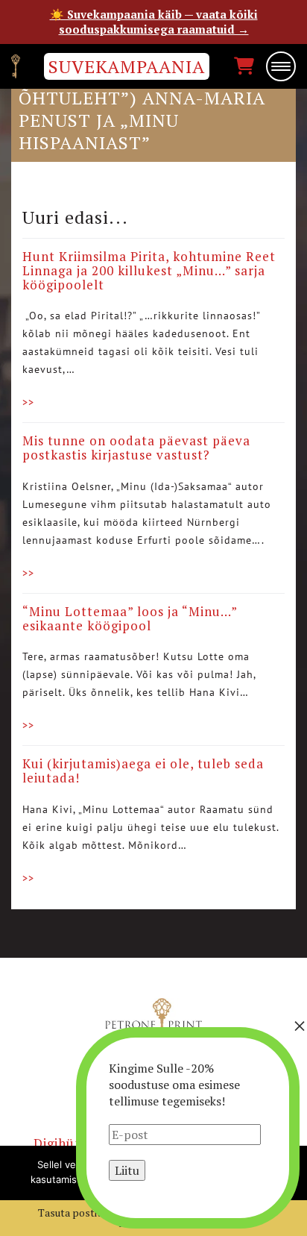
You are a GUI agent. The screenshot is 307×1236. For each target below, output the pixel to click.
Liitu (127, 1170)
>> (28, 402)
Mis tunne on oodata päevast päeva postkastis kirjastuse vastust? (136, 447)
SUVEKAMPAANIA (126, 66)
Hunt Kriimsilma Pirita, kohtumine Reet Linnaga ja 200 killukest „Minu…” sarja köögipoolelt (149, 270)
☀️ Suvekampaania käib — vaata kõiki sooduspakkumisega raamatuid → (154, 22)
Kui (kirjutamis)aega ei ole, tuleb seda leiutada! (143, 770)
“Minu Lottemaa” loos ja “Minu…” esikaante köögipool (129, 618)
